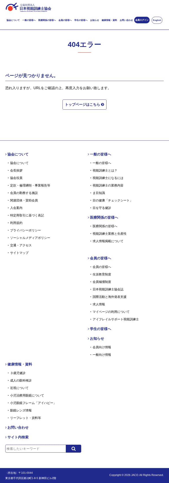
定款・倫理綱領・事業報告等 (30, 185)
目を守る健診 (102, 208)
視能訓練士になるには (108, 178)
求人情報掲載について (108, 241)
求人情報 (99, 304)
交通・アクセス (21, 245)
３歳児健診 (18, 373)
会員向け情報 (102, 347)
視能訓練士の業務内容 (108, 185)
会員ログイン (142, 20)
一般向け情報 (102, 354)
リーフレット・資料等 (25, 418)
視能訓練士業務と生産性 (110, 233)
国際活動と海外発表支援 (110, 297)
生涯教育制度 (102, 274)
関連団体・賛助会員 (24, 200)
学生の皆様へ (81, 20)
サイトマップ (19, 252)
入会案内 (16, 208)
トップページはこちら (83, 104)
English (157, 20)
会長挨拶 (16, 170)
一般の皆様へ (29, 20)
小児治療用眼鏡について (27, 395)
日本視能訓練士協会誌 (108, 289)
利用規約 (16, 223)
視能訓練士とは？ (105, 170)
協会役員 (16, 178)
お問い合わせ (126, 20)
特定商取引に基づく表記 (27, 215)
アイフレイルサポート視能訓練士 (116, 319)
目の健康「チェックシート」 (113, 200)
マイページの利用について (111, 311)
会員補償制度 (102, 282)
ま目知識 (99, 193)
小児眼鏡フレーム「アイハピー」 (33, 403)
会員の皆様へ (65, 20)
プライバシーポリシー (25, 230)
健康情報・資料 (109, 20)
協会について (13, 20)
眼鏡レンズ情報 (21, 410)
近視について (19, 388)
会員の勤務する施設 (24, 193)
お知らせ (94, 20)
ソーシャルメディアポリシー (30, 238)
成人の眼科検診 (21, 380)
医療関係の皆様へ (47, 20)
